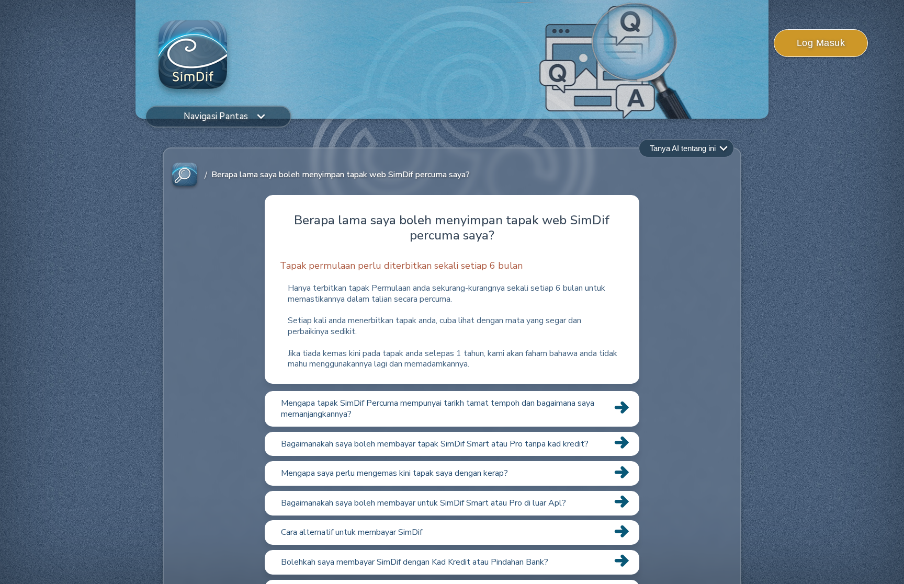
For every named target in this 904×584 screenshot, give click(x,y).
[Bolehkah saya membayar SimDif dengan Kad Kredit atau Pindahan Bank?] (452, 574)
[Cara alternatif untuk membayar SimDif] (452, 544)
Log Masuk (821, 43)
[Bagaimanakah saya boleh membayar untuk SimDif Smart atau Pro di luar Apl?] (452, 515)
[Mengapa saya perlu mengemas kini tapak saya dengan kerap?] (452, 485)
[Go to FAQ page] (184, 175)
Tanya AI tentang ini (683, 148)
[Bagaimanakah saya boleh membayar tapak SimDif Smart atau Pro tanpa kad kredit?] (452, 455)
